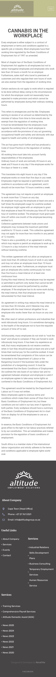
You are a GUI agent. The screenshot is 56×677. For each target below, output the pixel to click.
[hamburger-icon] (51, 9)
